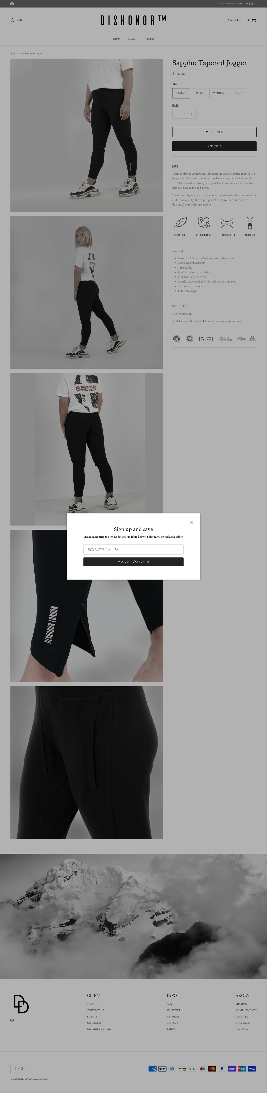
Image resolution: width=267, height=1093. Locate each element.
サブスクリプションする (133, 562)
